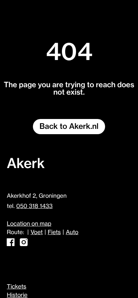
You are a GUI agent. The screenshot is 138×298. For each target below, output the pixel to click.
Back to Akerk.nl (69, 126)
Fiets (54, 232)
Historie (17, 295)
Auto (72, 232)
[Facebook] (11, 244)
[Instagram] (24, 244)
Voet (36, 232)
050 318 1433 (34, 206)
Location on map (29, 224)
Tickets (16, 287)
